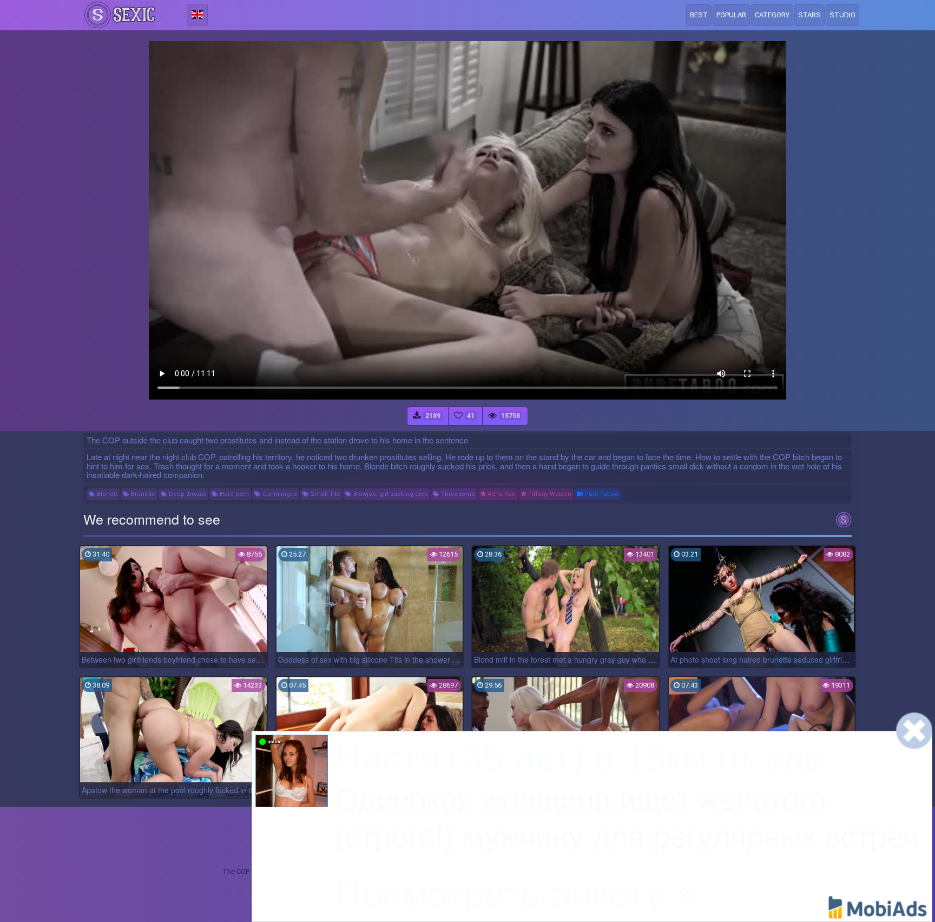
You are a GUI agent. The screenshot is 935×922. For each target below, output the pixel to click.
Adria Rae (501, 494)
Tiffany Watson (548, 494)
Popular (731, 15)
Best (699, 15)
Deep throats (186, 494)
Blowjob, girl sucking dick (389, 494)
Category (772, 15)
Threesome (457, 494)
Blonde (106, 494)
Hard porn (233, 494)
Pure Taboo (600, 494)
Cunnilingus (279, 494)
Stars (809, 15)
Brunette (142, 494)
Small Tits (324, 494)
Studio (842, 15)
